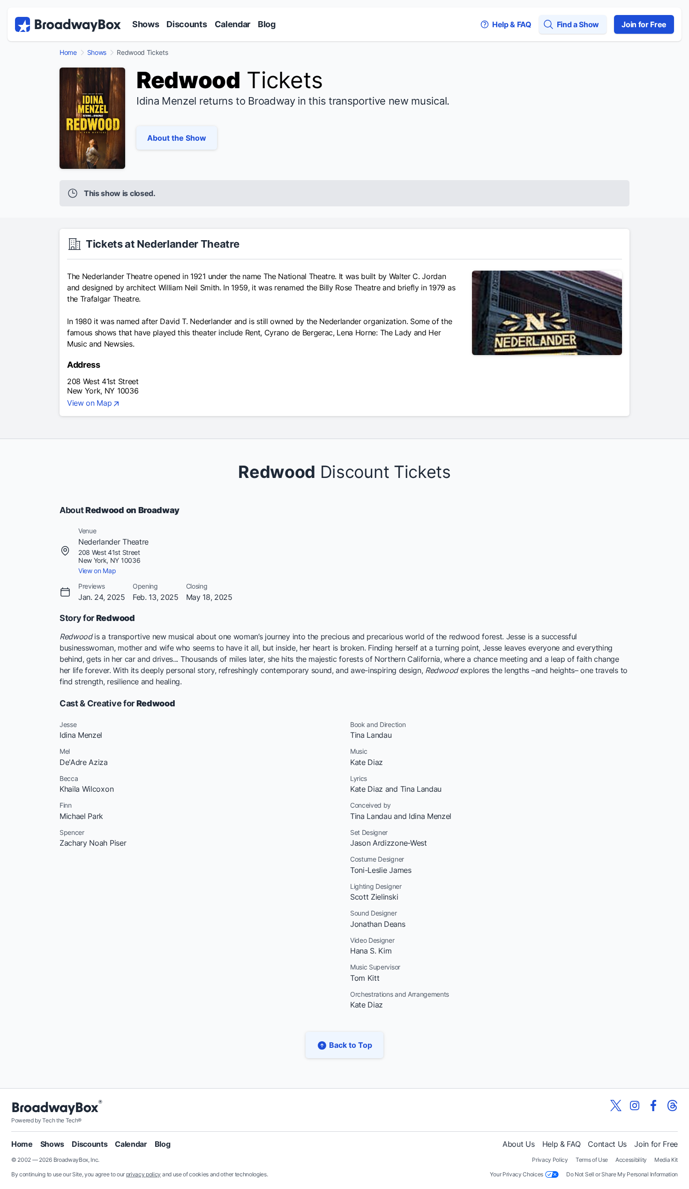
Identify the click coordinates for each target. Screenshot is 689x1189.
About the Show (176, 138)
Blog (267, 24)
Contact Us (607, 1144)
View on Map (89, 403)
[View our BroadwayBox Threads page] (672, 1105)
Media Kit (666, 1159)
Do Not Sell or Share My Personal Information (622, 1174)
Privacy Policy (550, 1159)
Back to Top (350, 1045)
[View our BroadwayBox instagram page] (634, 1105)
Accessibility (631, 1159)
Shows (145, 24)
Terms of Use (592, 1159)
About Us (518, 1144)
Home (68, 52)
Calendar (232, 24)
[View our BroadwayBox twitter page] (616, 1105)
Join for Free (644, 24)
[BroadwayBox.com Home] (68, 24)
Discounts (186, 24)
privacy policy (143, 1174)
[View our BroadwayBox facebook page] (653, 1105)
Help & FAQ (561, 1144)
